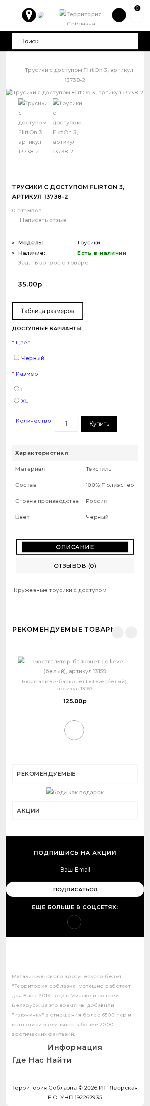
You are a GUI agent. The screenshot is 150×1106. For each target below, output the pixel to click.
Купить (99, 423)
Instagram (74, 922)
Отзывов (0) (75, 565)
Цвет (23, 342)
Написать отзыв (43, 220)
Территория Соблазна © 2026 (55, 1087)
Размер (27, 373)
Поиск (129, 41)
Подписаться (75, 889)
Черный (32, 358)
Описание (75, 547)
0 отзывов (27, 210)
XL (24, 401)
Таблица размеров (47, 311)
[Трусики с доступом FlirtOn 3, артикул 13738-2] (75, 92)
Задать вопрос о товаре (53, 262)
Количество (33, 420)
